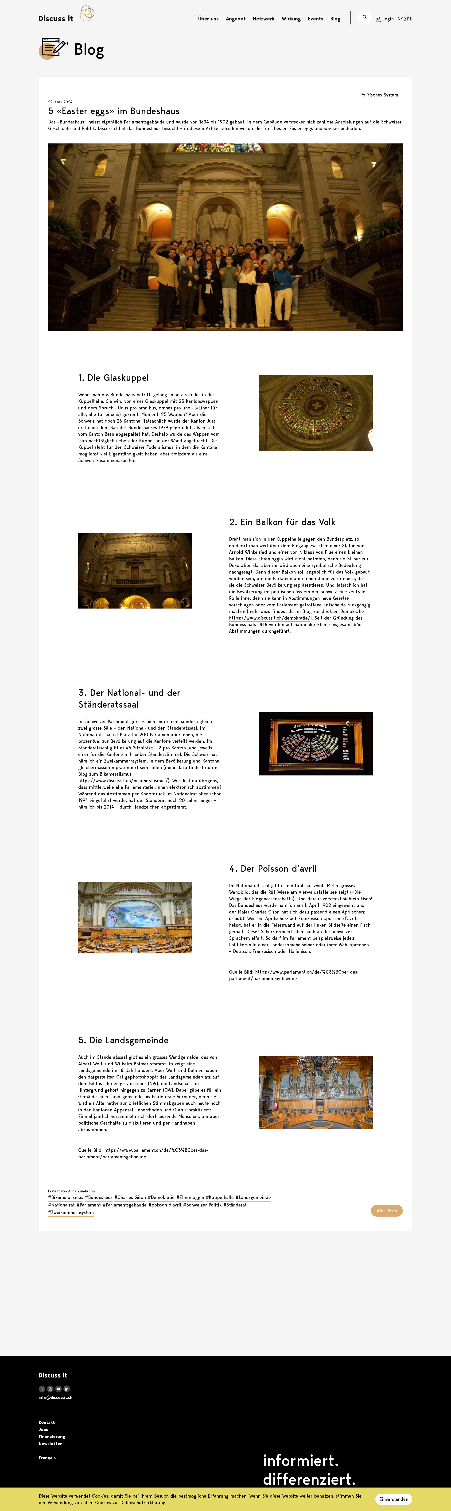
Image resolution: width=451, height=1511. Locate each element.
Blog (335, 18)
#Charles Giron (130, 1197)
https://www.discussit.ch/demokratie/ (269, 618)
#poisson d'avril (164, 1205)
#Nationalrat (61, 1205)
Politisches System (379, 95)
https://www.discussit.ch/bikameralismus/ (123, 780)
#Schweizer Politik (202, 1205)
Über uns (208, 18)
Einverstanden (393, 1499)
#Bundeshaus (99, 1197)
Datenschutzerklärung (142, 1502)
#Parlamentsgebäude (125, 1205)
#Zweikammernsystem (71, 1212)
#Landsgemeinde (253, 1197)
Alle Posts (387, 1211)
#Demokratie (161, 1197)
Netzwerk (263, 18)
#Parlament (89, 1205)
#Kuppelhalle (220, 1197)
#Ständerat (235, 1205)
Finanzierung (52, 1436)
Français (47, 1457)
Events (315, 18)
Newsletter (50, 1443)
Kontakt (47, 1422)
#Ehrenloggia (190, 1197)
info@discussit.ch (55, 1397)
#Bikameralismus (65, 1197)
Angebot (236, 18)
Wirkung (291, 18)
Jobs (43, 1429)
